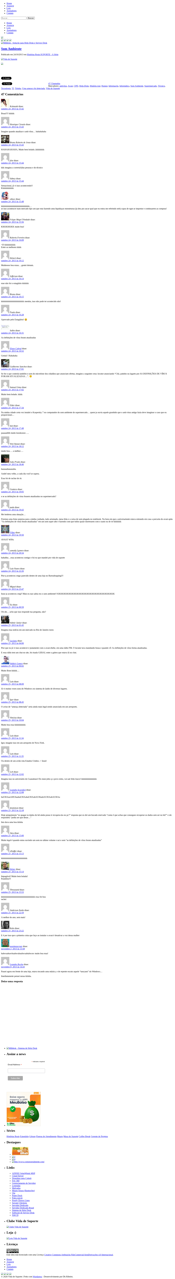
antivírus (63, 86)
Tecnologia (6, 88)
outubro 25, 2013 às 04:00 (12, 643)
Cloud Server (18, 1176)
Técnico (161, 86)
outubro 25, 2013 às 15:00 (12, 835)
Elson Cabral (15, 348)
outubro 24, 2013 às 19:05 (12, 492)
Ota (13, 1193)
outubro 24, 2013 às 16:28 (12, 315)
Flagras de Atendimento (46, 1136)
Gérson (32, 1136)
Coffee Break (84, 1136)
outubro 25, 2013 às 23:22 (12, 931)
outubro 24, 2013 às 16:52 (12, 351)
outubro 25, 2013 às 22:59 (12, 913)
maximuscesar (16, 946)
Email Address (15, 1064)
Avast (70, 86)
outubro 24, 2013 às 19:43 (12, 510)
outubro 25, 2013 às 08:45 (12, 702)
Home (9, 3)
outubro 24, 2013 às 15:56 (12, 222)
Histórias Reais (33, 54)
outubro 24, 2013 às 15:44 (12, 163)
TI (13, 88)
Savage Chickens (19, 1203)
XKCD (15, 1215)
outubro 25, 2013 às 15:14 (12, 871)
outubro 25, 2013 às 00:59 (12, 607)
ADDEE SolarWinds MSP (23, 1173)
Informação (113, 86)
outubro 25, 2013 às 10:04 (12, 720)
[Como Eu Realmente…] (28, 1162)
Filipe (12, 532)
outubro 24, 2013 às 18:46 (12, 464)
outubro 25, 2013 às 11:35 (12, 756)
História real (95, 86)
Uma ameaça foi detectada (33, 88)
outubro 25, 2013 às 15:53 (12, 892)
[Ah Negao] (13, 1159)
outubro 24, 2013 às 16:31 (12, 333)
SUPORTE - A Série (49, 54)
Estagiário (24, 1136)
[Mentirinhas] (20, 1154)
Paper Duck (17, 1195)
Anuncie (10, 6)
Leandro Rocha (16, 964)
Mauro (60, 1136)
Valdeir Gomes (16, 663)
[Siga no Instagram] (10, 1274)
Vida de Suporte (53, 88)
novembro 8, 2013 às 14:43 (13, 967)
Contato (10, 13)
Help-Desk (84, 86)
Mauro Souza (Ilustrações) (23, 1190)
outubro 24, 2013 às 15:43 (12, 127)
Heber (12, 869)
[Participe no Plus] (8, 1274)
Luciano (13, 641)
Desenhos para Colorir (21, 1178)
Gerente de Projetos (99, 1136)
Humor (104, 86)
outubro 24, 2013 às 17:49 (12, 428)
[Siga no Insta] (2, 40)
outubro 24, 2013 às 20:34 (12, 553)
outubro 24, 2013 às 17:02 (12, 390)
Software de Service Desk (23, 1213)
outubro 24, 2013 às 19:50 (12, 535)
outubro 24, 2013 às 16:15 (12, 297)
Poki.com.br (17, 1198)
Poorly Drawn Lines (21, 1200)
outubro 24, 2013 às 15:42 (12, 109)
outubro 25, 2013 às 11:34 (12, 738)
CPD (76, 86)
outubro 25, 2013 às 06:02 (12, 666)
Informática (124, 86)
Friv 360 (15, 1181)
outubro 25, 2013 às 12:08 (12, 792)
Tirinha (18, 88)
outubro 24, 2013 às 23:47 (12, 589)
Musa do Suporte (70, 1136)
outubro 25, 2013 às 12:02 (12, 774)
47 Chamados (54, 83)
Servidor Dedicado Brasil (23, 1208)
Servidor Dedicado (20, 1205)
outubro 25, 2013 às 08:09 (12, 684)
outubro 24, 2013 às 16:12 (12, 260)
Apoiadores (12, 11)
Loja (9, 8)
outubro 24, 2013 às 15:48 (12, 201)
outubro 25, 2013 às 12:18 (12, 810)
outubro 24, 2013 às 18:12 (12, 446)
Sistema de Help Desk (21, 1210)
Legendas (16, 1185)
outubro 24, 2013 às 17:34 (12, 408)
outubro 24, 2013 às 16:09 (12, 240)
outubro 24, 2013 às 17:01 (12, 369)
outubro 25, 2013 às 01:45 (12, 625)
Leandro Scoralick (18, 790)
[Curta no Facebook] (5, 40)
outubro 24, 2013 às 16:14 (12, 278)
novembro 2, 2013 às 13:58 (13, 949)
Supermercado (150, 86)
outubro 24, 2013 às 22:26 (12, 571)
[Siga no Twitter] (8, 40)
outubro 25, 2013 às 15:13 (12, 853)
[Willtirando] (13, 1157)
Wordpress (37, 1276)
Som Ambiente (11, 48)
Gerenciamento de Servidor (24, 1183)
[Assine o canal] (10, 40)
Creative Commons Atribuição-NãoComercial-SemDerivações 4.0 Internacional (78, 1255)
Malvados (16, 1188)
